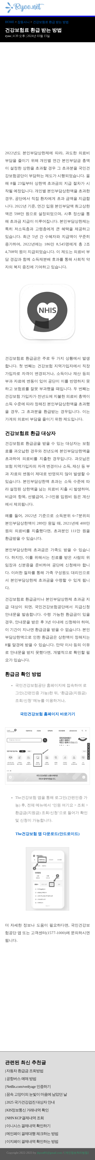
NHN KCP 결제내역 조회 (25, 1118)
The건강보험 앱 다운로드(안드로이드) (47, 834)
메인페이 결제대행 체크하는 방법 (32, 1134)
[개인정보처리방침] (76, 1152)
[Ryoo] (25, 11)
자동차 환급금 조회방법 (24, 1071)
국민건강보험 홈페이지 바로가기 (47, 714)
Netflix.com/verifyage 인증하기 (28, 1087)
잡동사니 (23, 22)
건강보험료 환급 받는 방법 (51, 22)
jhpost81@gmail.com (49, 1152)
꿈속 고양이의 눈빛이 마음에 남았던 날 (36, 1094)
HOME (9, 22)
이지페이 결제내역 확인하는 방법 (32, 1141)
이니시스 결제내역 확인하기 (28, 1126)
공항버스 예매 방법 (21, 1079)
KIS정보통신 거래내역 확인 (27, 1110)
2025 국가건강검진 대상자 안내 (30, 1102)
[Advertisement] (47, 92)
